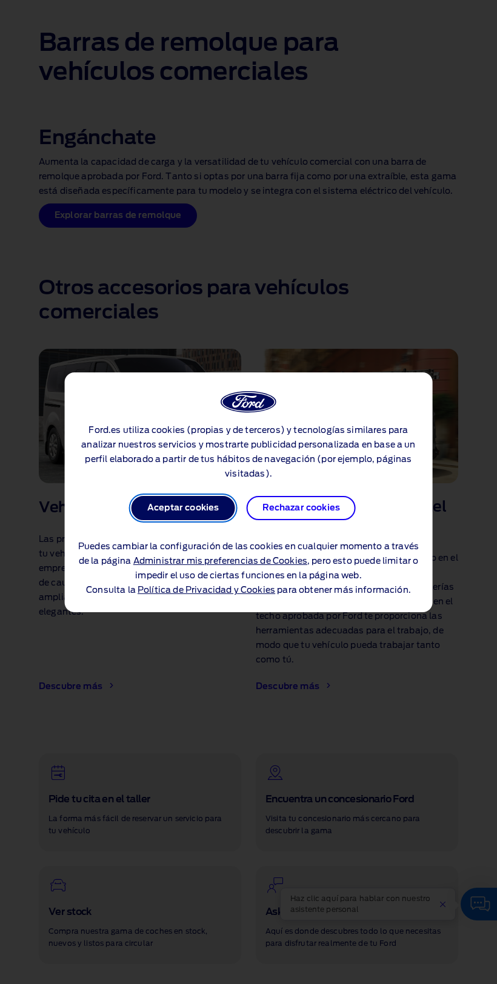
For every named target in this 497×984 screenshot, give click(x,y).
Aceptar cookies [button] (183, 508)
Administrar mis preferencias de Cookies (220, 561)
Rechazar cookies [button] (301, 508)
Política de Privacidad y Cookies (206, 590)
